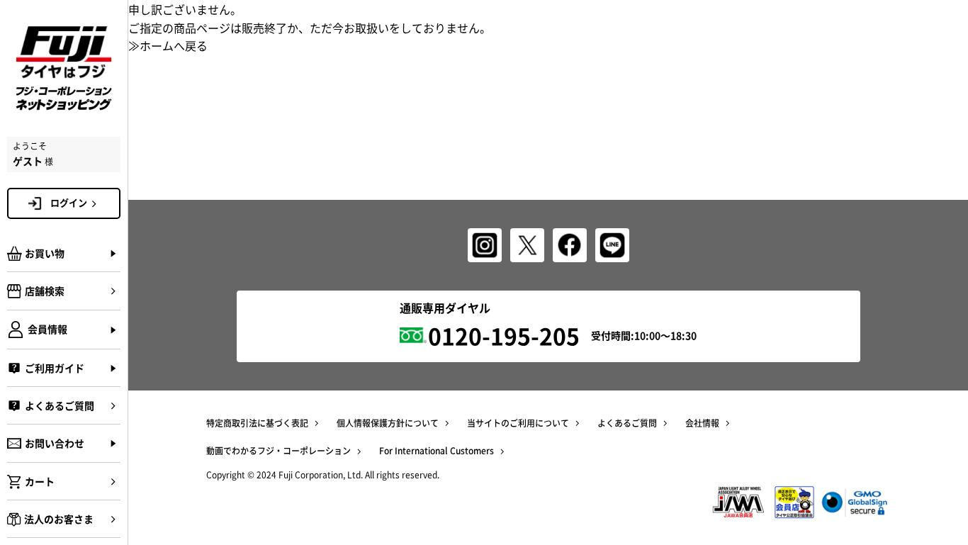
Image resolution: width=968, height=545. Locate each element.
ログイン (68, 202)
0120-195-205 (504, 335)
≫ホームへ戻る (168, 45)
